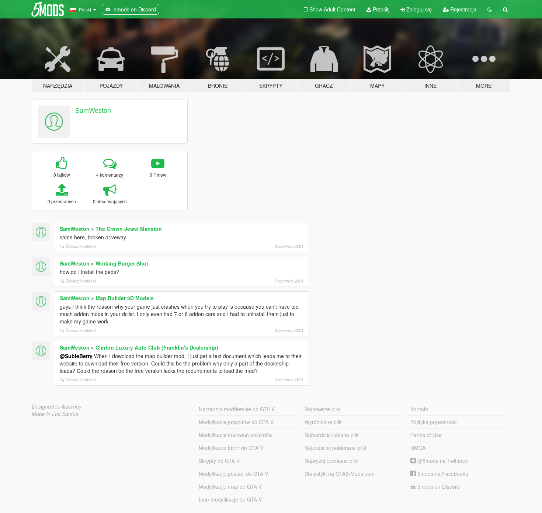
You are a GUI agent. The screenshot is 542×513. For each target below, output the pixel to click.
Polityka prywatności (434, 422)
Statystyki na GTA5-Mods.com (340, 473)
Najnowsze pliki (322, 409)
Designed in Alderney (56, 406)
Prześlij (380, 9)
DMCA (417, 447)
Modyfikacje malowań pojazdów (235, 435)
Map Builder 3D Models (124, 298)
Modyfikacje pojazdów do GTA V (236, 422)
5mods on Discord (438, 486)
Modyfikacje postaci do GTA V (233, 473)
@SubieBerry (76, 356)
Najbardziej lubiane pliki (332, 435)
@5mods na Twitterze (442, 460)
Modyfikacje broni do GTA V (231, 447)
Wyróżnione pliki (324, 422)
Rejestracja (462, 9)
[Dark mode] (489, 9)
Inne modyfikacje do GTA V (230, 499)
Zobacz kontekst (81, 246)
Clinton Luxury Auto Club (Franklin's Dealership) (156, 347)
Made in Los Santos (55, 413)
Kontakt (419, 409)
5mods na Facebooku (442, 473)
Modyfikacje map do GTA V (230, 486)
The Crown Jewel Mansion (128, 228)
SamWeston (93, 110)
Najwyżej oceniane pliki (331, 460)
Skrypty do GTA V (219, 460)
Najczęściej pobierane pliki (335, 447)
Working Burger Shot (121, 263)
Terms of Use (426, 435)
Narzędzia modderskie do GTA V (237, 409)
